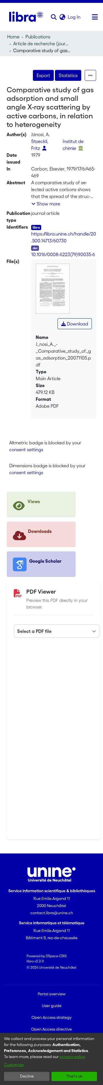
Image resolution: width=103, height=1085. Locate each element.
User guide (52, 1005)
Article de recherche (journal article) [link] (41, 43)
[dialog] (51, 1059)
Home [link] (13, 36)
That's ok (74, 1076)
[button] (53, 16)
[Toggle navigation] (95, 16)
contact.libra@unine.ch (51, 913)
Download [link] (77, 323)
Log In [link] (74, 16)
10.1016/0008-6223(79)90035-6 (63, 254)
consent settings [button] (26, 449)
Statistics (68, 75)
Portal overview (52, 994)
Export (43, 75)
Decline (27, 1076)
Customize (14, 1064)
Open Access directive (51, 1029)
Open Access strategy (51, 1017)
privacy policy (72, 1056)
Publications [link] (37, 36)
